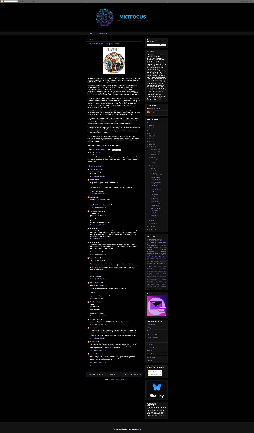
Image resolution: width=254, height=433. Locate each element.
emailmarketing (150, 274)
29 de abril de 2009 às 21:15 (98, 193)
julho (152, 163)
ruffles (148, 284)
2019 (151, 125)
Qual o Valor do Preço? (155, 195)
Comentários (153, 374)
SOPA (159, 266)
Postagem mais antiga (133, 374)
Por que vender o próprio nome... (156, 178)
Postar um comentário (96, 366)
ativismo (149, 256)
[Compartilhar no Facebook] (118, 150)
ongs (165, 281)
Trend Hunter (151, 357)
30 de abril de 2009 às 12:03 (98, 279)
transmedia (163, 286)
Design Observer (152, 337)
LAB (165, 265)
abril (152, 171)
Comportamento (154, 240)
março (153, 220)
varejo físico (159, 263)
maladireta (164, 278)
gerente (159, 276)
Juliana (91, 197)
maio (152, 168)
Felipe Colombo (94, 282)
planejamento (150, 283)
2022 (151, 122)
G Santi (151, 112)
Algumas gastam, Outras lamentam (156, 183)
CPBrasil (163, 255)
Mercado (163, 245)
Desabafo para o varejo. (156, 216)
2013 (151, 136)
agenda (164, 266)
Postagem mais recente (96, 374)
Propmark (150, 344)
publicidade (163, 261)
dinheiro (164, 273)
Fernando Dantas (94, 354)
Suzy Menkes (151, 354)
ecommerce (150, 258)
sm (153, 253)
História (153, 265)
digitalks (157, 273)
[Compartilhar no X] (116, 150)
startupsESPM (151, 263)
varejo (157, 255)
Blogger (138, 429)
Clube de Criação (152, 334)
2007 (151, 229)
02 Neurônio (151, 324)
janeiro (153, 223)
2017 (151, 128)
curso (164, 256)
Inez (90, 328)
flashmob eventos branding (156, 260)
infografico (150, 255)
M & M (149, 341)
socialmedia (162, 249)
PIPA (155, 266)
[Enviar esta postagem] (109, 149)
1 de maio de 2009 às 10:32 (98, 350)
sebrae (153, 284)
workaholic (162, 288)
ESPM (165, 263)
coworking (160, 271)
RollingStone (151, 347)
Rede (156, 253)
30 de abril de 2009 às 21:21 (98, 298)
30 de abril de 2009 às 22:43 (98, 338)
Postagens (152, 371)
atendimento (163, 268)
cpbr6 (165, 271)
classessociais (162, 270)
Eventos (162, 242)
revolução (164, 283)
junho (153, 165)
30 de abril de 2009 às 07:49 (98, 238)
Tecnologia (152, 245)
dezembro (154, 149)
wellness (158, 288)
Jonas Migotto (93, 169)
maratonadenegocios (152, 279)
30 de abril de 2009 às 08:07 (98, 254)
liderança (156, 278)
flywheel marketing (151, 276)
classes (157, 270)
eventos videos (161, 258)
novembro (154, 152)
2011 (151, 141)
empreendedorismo (152, 251)
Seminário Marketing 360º (156, 174)
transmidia (149, 288)
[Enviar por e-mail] (113, 150)
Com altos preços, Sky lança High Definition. (156, 189)
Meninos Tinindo (94, 211)
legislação (149, 278)
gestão (163, 276)
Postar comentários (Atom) (116, 379)
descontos (149, 273)
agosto (153, 160)
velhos (153, 288)
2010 (151, 144)
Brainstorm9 (151, 331)
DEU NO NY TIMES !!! (154, 211)
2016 (151, 130)
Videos (149, 247)
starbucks (164, 284)
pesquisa (156, 261)
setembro (154, 157)
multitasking (150, 281)
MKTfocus (149, 266)
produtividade (157, 283)
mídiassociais (158, 281)
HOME (90, 33)
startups (149, 253)
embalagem (163, 274)
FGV (148, 265)
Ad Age (149, 328)
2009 (151, 147)
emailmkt (157, 274)
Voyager (149, 360)
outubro (153, 154)
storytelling (149, 286)
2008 (151, 226)
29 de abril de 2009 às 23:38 (98, 225)
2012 (151, 138)
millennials (164, 279)
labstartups (150, 261)
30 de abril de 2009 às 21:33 (98, 324)
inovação (163, 251)
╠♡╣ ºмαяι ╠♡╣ (94, 319)
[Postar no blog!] (115, 150)
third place (157, 286)
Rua (165, 247)
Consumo (157, 247)
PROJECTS (102, 33)
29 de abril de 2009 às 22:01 (98, 207)
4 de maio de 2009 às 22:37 (98, 362)
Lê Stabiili (92, 179)
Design (149, 249)
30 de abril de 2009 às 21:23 (98, 316)
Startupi (149, 350)
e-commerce (162, 253)
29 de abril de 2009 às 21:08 (98, 176)
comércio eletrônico (152, 271)
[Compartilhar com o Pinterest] (120, 150)
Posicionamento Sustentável (156, 204)
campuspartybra (151, 270)
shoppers (158, 284)
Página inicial (114, 374)
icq (165, 276)
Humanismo (160, 265)
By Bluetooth (154, 198)
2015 (151, 133)
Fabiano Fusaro (94, 258)
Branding (97, 152)
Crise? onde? (155, 201)
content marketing (157, 256)
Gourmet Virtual (155, 208)
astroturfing (149, 268)
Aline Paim (92, 302)
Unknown (92, 341)
